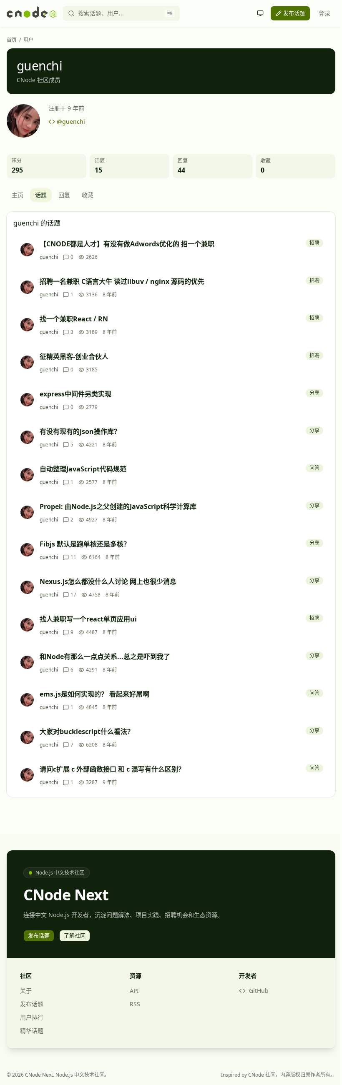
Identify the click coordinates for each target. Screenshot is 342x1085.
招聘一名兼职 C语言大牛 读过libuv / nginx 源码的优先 (122, 281)
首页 (12, 40)
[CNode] (31, 13)
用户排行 (31, 1017)
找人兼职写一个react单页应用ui (88, 619)
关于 (26, 991)
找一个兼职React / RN (74, 318)
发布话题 (31, 1004)
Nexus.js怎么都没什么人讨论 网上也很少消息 (108, 581)
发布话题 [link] (294, 13)
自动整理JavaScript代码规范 (83, 469)
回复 (64, 195)
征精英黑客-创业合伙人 (74, 356)
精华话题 (31, 1031)
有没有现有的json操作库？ (80, 431)
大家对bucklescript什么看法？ (87, 731)
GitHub (259, 991)
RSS (135, 1004)
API (134, 991)
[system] (260, 13)
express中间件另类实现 (75, 393)
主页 (17, 195)
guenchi (49, 257)
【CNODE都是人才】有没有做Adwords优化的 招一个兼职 (127, 243)
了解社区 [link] (75, 935)
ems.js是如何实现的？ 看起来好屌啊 (94, 694)
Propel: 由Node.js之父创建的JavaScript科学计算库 (118, 506)
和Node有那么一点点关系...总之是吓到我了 (105, 656)
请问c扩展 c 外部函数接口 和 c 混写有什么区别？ (112, 769)
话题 (41, 195)
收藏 (87, 195)
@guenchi (71, 121)
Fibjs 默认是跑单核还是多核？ (85, 544)
